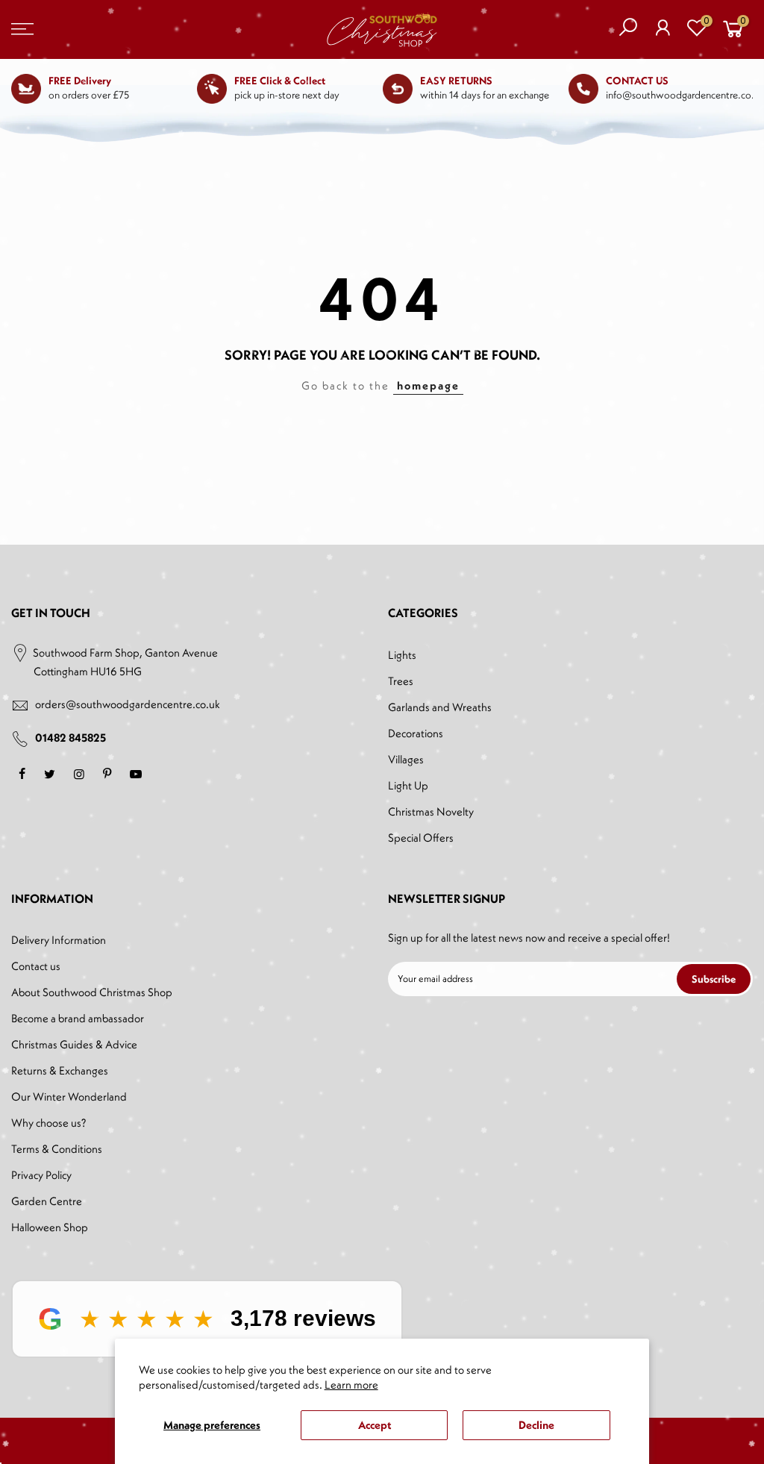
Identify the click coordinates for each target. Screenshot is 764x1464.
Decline (536, 1425)
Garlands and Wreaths (440, 707)
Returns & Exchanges (59, 1070)
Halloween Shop (49, 1227)
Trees (400, 681)
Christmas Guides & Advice (74, 1044)
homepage (428, 385)
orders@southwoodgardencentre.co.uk (127, 704)
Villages (406, 759)
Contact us (35, 966)
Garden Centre (46, 1201)
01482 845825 (70, 738)
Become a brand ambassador (77, 1018)
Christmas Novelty (431, 811)
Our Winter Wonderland (69, 1096)
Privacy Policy (41, 1175)
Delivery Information (58, 940)
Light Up (408, 785)
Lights (402, 655)
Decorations (415, 733)
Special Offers (421, 837)
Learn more (351, 1384)
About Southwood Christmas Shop (91, 992)
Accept (374, 1425)
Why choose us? (48, 1123)
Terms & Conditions (56, 1149)
